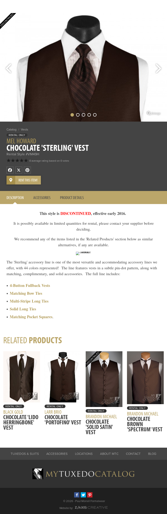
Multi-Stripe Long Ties (29, 301)
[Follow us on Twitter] (83, 494)
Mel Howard (21, 140)
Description (15, 197)
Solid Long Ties (23, 309)
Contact (133, 454)
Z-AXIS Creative (91, 507)
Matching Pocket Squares (31, 317)
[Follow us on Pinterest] (89, 494)
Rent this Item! (28, 179)
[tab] (15, 197)
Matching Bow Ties (26, 293)
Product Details (72, 197)
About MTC (109, 454)
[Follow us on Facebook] (76, 494)
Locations (84, 454)
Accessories (41, 197)
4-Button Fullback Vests (30, 285)
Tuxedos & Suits (25, 454)
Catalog (12, 129)
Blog (152, 454)
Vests (24, 129)
